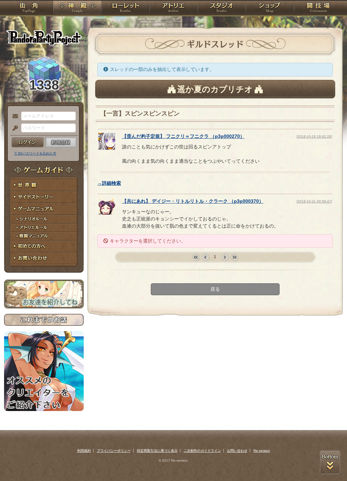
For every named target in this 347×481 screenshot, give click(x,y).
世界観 (44, 185)
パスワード (13, 128)
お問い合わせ (44, 258)
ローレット (125, 8)
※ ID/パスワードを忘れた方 (35, 153)
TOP (28, 8)
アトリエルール (44, 228)
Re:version (261, 450)
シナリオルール (44, 219)
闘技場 (318, 8)
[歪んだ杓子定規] (106, 148)
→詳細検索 (109, 183)
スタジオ (222, 8)
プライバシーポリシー (114, 450)
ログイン (28, 142)
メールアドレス (13, 116)
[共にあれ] (106, 213)
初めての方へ (44, 246)
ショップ (270, 8)
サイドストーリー (44, 197)
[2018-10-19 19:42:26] (314, 136)
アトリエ (173, 8)
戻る (215, 289)
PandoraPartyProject (44, 37)
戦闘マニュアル (44, 236)
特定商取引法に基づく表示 (157, 450)
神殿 (77, 8)
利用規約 (84, 450)
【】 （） (183, 136)
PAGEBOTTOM (330, 462)
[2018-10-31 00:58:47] (314, 201)
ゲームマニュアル (44, 209)
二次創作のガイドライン (202, 450)
